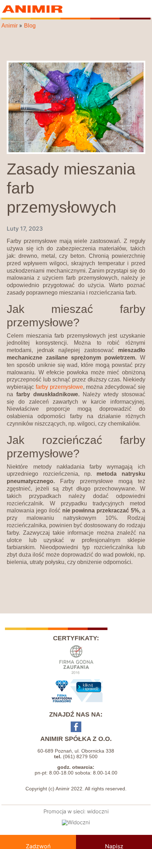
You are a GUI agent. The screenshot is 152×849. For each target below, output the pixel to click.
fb (76, 727)
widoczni (98, 811)
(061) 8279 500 (80, 756)
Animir (33, 9)
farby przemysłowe (59, 387)
